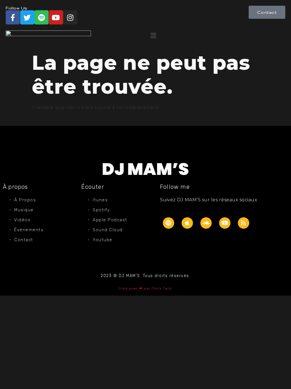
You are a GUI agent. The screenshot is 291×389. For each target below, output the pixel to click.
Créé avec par (135, 288)
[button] (216, 35)
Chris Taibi (161, 288)
